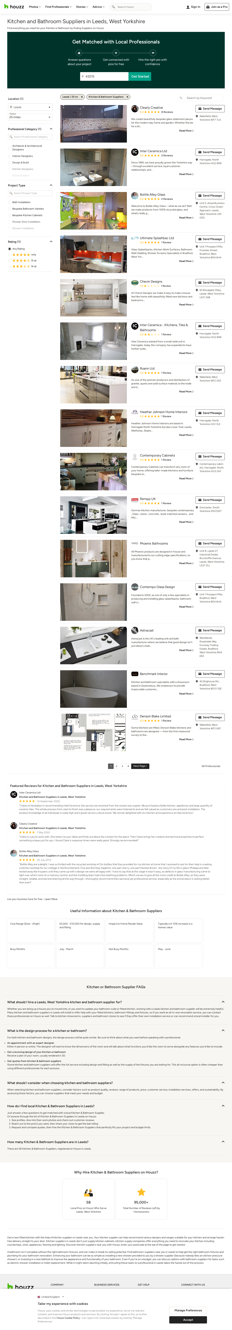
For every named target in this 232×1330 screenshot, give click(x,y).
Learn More (51, 899)
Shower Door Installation (26, 221)
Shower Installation (23, 228)
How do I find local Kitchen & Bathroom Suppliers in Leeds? (50, 1106)
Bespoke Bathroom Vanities (28, 208)
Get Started (140, 76)
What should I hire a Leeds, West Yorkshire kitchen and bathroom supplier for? (64, 1002)
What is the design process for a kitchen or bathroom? (47, 1031)
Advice (97, 7)
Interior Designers (22, 156)
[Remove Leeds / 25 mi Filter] (82, 97)
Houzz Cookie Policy (68, 1317)
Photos (33, 7)
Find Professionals (57, 7)
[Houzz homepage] (14, 6)
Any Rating (19, 248)
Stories (80, 7)
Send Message (212, 108)
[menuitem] (35, 7)
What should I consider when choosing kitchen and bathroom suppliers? (60, 1083)
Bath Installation (21, 202)
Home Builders (20, 175)
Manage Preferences (188, 1310)
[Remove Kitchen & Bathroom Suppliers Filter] (127, 97)
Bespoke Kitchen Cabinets (27, 215)
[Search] (113, 7)
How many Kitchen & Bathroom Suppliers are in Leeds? (47, 1142)
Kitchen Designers (22, 169)
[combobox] (131, 7)
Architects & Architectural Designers (27, 147)
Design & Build (20, 162)
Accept (188, 1319)
